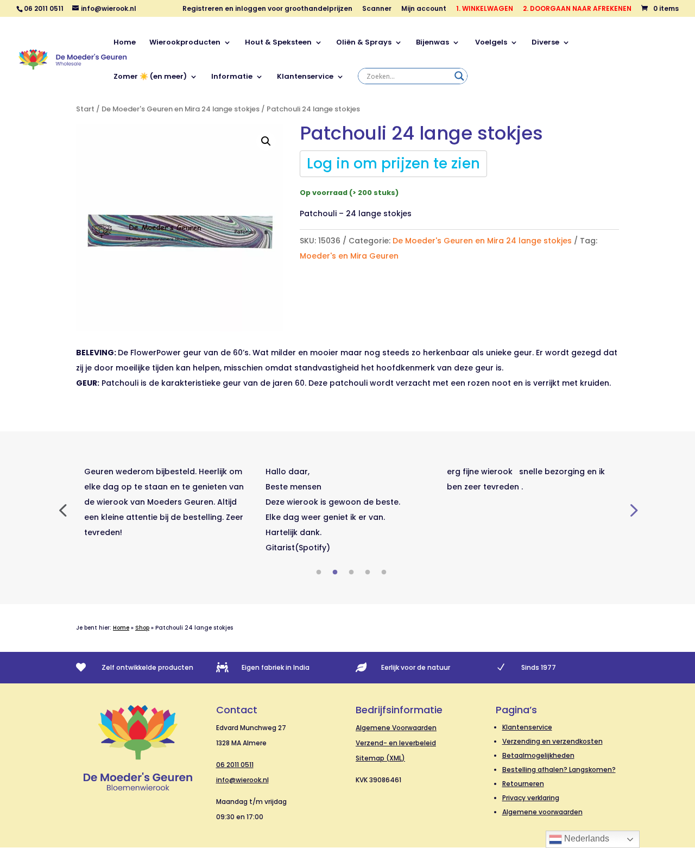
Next (632, 509)
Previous (62, 509)
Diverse (545, 43)
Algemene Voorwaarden (396, 727)
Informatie (231, 77)
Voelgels (490, 43)
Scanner (376, 9)
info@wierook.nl (242, 779)
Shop (142, 628)
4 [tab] (367, 572)
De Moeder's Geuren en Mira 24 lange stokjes (181, 109)
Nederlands (585, 838)
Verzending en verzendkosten (552, 741)
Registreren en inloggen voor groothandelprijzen (267, 9)
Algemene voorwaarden (542, 811)
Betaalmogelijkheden (538, 755)
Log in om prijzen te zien (393, 163)
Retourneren (523, 783)
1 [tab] (318, 572)
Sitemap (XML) (380, 758)
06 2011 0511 (235, 764)
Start (85, 109)
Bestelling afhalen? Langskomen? (559, 769)
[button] (266, 141)
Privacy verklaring (530, 797)
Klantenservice (305, 77)
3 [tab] (351, 572)
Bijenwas (432, 43)
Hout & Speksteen (278, 43)
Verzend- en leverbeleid (396, 743)
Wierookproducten (184, 43)
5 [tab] (383, 572)
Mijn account (423, 9)
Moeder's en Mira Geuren (349, 255)
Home (124, 43)
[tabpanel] (166, 502)
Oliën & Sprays (363, 43)
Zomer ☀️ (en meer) (150, 77)
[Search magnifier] (459, 76)
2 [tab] (335, 572)
